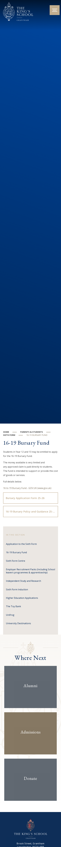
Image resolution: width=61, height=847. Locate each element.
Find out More (28, 694)
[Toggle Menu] (55, 10)
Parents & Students (31, 432)
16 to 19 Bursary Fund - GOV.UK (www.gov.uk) (27, 488)
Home (6, 432)
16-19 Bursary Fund (36, 435)
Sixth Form (9, 435)
